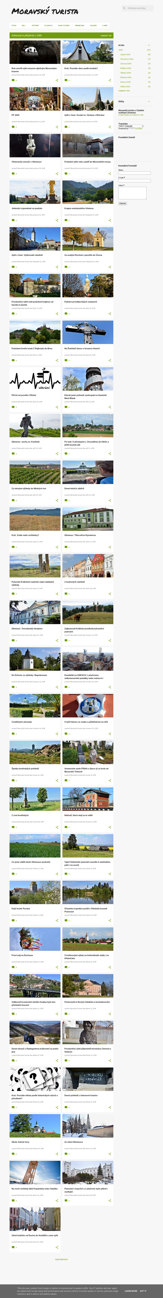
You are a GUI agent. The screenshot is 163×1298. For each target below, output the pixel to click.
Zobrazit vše (106, 36)
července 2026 (126, 59)
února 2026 (125, 82)
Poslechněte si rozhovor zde (130, 115)
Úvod (14, 25)
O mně (104, 25)
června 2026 (125, 63)
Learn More (131, 1291)
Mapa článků (63, 25)
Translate (138, 128)
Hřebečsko (79, 25)
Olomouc (48, 25)
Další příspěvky (61, 1259)
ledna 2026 (125, 86)
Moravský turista (45, 11)
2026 (120, 50)
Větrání (35, 25)
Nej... (24, 25)
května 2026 (125, 68)
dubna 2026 (125, 73)
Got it (143, 1291)
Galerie (93, 25)
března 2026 (125, 77)
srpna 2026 (125, 54)
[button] (56, 80)
